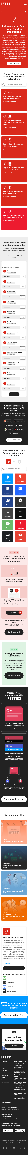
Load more (14, 394)
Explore (4, 1061)
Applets (3, 1068)
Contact (8, 1142)
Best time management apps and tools (11, 1109)
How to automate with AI (7, 1105)
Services (3, 1063)
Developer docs (5, 1082)
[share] (26, 11)
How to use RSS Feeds (7, 1114)
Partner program (21, 1140)
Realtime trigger (12, 272)
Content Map (4, 1075)
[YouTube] (14, 1148)
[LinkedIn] (7, 1148)
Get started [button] (14, 675)
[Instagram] (10, 1148)
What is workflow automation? (9, 1111)
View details (7, 276)
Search (3, 1077)
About (20, 1142)
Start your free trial (14, 799)
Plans (2, 1079)
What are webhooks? (6, 1116)
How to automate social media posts (10, 1123)
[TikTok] (21, 1148)
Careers (12, 1140)
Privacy (14, 1142)
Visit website (6, 963)
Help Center (4, 1072)
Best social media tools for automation (11, 1125)
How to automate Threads (8, 1121)
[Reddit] (24, 1148)
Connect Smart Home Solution (13, 968)
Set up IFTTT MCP (14, 440)
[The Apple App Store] (8, 1130)
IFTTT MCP (4, 1070)
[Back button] (2, 11)
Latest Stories (6, 1102)
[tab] (3, 263)
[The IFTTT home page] (5, 3)
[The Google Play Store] (20, 1130)
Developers (5, 1140)
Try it (22, 276)
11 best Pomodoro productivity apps (10, 1118)
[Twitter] (17, 1148)
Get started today (14, 63)
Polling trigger (12, 282)
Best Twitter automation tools (9, 1107)
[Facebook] (4, 1148)
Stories (3, 1066)
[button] (25, 4)
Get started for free (14, 1015)
